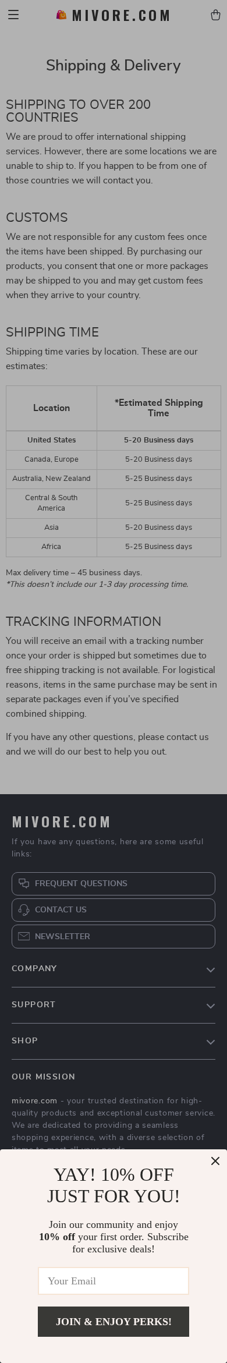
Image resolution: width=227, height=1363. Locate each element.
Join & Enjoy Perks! (114, 1321)
